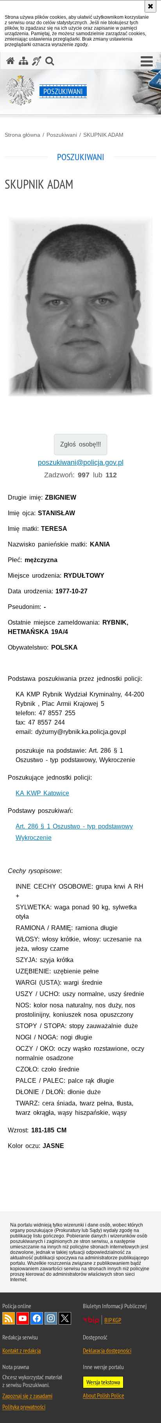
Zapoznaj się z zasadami (27, 1396)
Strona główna (22, 135)
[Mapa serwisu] (23, 61)
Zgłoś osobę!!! (80, 444)
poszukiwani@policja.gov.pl (80, 462)
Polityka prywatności (23, 1407)
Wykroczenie (34, 837)
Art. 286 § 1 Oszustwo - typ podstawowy (74, 826)
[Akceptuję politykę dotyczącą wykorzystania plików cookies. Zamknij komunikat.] (150, 6)
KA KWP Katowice (42, 793)
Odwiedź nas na (22, 1318)
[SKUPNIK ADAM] (80, 306)
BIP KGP (112, 1320)
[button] (147, 62)
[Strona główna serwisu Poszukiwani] (10, 61)
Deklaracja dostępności (107, 1350)
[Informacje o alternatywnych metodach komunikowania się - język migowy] (36, 61)
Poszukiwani (62, 135)
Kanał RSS (8, 1318)
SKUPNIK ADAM (103, 135)
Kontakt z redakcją (21, 1350)
